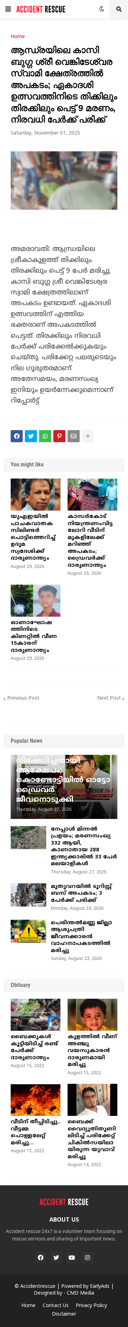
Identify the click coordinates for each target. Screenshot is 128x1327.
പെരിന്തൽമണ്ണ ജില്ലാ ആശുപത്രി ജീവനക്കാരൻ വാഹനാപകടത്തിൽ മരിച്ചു (81, 937)
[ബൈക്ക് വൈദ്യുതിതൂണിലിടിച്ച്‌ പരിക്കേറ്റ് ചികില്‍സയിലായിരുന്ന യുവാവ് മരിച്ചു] (92, 1100)
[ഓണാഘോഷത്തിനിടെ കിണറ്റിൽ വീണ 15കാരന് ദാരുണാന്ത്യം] (35, 601)
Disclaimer (64, 1314)
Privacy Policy (91, 1306)
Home (18, 37)
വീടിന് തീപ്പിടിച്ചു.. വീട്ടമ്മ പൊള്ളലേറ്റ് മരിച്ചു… (35, 1132)
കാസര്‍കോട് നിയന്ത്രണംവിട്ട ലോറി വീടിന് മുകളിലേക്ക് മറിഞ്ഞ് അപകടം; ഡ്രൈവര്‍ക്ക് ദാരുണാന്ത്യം (90, 541)
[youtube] (72, 1258)
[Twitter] (31, 436)
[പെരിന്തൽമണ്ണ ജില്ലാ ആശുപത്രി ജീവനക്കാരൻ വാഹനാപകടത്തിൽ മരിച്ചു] (28, 931)
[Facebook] (17, 436)
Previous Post (23, 698)
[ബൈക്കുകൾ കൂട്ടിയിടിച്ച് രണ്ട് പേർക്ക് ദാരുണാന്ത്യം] (35, 1015)
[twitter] (56, 1258)
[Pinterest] (59, 436)
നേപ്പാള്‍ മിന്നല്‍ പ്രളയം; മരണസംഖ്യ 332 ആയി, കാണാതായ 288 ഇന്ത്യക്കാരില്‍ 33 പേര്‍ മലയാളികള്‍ (84, 847)
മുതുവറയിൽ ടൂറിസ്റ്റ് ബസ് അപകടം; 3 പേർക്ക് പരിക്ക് (81, 893)
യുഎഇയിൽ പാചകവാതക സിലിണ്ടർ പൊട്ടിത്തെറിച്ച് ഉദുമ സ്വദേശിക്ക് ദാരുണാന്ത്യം (33, 537)
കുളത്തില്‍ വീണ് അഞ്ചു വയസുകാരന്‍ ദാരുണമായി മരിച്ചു (92, 1051)
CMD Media (80, 1293)
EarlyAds (100, 1287)
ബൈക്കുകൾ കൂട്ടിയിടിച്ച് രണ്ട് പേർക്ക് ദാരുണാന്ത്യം (34, 1047)
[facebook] (40, 1258)
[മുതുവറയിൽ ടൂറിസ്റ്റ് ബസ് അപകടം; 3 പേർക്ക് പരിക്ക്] (28, 895)
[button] (8, 9)
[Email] (74, 436)
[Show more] (88, 436)
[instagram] (87, 1258)
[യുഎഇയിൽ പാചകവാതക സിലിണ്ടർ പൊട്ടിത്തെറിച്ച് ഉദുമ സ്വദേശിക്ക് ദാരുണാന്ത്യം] (35, 495)
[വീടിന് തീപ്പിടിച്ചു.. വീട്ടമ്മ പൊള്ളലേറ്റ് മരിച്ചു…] (35, 1100)
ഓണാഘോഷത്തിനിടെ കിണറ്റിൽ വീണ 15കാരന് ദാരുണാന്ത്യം (34, 637)
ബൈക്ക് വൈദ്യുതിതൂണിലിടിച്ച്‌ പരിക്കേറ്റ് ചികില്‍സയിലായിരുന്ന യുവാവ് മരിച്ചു (92, 1139)
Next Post (109, 698)
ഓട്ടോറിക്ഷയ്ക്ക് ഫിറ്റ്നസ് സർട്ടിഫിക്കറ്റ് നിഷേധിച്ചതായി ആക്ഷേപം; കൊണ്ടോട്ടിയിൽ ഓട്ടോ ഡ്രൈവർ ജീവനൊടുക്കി (63, 771)
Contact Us (56, 1306)
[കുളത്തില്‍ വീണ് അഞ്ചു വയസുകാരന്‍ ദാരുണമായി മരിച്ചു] (92, 1015)
